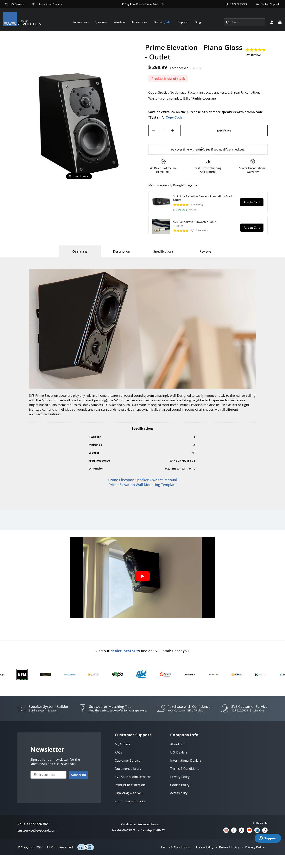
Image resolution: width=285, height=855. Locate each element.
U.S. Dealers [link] (178, 752)
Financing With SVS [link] (128, 793)
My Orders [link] (122, 744)
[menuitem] (80, 22)
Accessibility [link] (178, 793)
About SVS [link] (177, 744)
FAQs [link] (118, 752)
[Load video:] (142, 577)
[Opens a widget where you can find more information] (267, 838)
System (156, 117)
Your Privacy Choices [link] (130, 801)
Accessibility (204, 847)
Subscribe (78, 775)
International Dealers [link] (185, 760)
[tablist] (80, 251)
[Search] (228, 22)
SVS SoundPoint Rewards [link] (133, 777)
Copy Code (174, 117)
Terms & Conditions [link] (184, 768)
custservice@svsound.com (36, 830)
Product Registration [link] (130, 785)
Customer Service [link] (127, 760)
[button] (280, 22)
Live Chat (259, 710)
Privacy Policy (255, 847)
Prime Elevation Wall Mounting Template (142, 484)
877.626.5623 (239, 710)
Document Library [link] (128, 768)
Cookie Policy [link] (179, 785)
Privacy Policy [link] (180, 777)
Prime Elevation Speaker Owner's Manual (142, 479)
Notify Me (224, 130)
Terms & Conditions (175, 847)
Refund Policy (229, 847)
